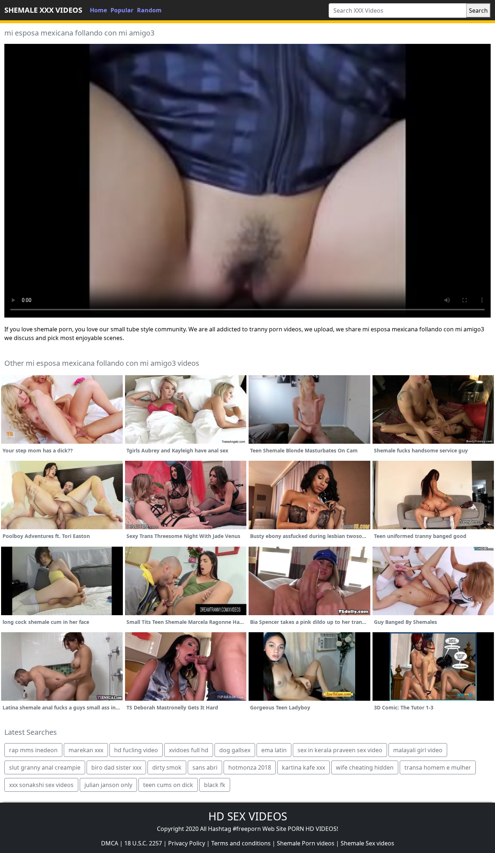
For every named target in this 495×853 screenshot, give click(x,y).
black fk (214, 785)
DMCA (109, 843)
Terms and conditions (241, 843)
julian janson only (108, 785)
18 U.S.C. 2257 (143, 843)
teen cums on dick (168, 785)
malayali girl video (417, 750)
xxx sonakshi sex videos (41, 785)
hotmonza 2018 (249, 767)
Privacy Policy (186, 843)
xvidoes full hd (188, 750)
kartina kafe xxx (303, 767)
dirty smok (167, 767)
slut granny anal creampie (44, 767)
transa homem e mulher (437, 767)
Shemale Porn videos (305, 843)
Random (149, 10)
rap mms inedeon (33, 750)
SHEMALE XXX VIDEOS (43, 10)
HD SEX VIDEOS (247, 816)
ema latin (274, 750)
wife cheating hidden (365, 767)
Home (98, 10)
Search (478, 11)
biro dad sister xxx (116, 767)
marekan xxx (85, 750)
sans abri (204, 767)
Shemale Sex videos (367, 843)
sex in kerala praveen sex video (340, 750)
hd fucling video (136, 750)
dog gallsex (234, 750)
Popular (122, 10)
